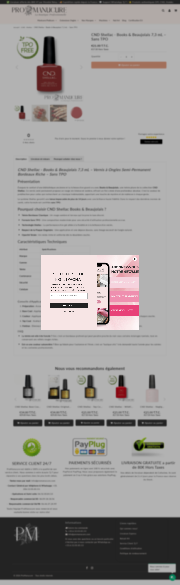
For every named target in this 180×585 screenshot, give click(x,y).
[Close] (135, 259)
